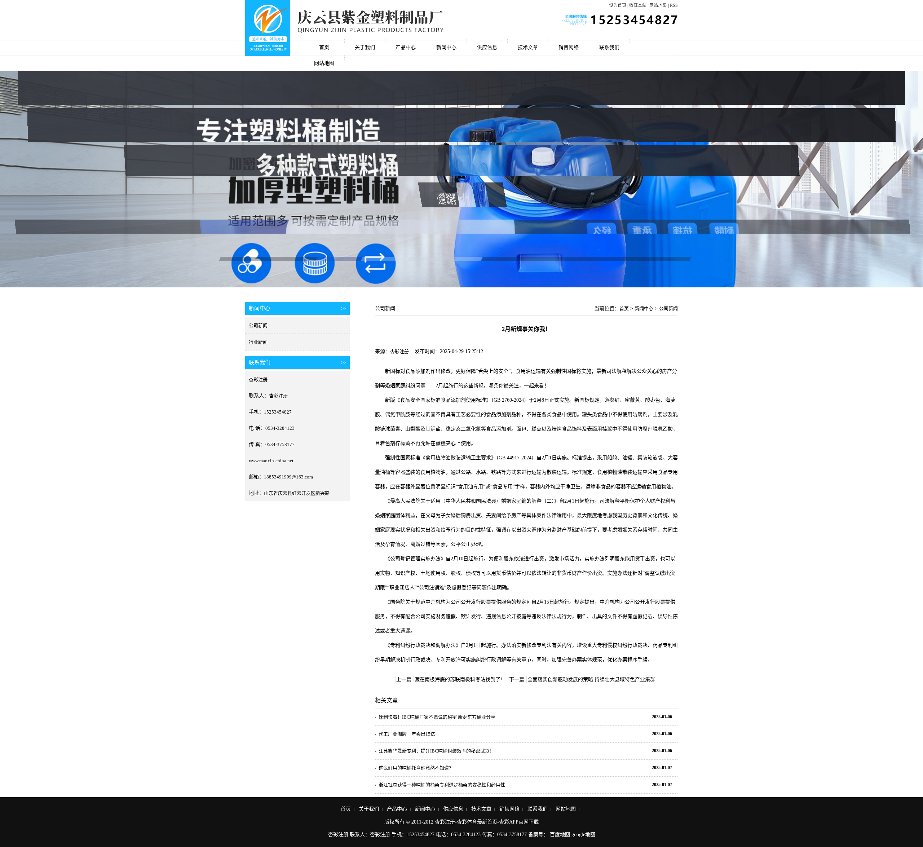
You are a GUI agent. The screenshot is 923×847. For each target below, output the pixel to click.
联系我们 (609, 47)
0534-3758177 (280, 444)
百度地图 (560, 834)
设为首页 (617, 5)
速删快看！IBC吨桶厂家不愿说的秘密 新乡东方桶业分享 (437, 717)
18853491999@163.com (288, 477)
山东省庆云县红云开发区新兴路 (297, 493)
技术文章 (528, 47)
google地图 (583, 834)
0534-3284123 (280, 428)
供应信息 (487, 47)
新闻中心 (446, 47)
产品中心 (406, 47)
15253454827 (278, 412)
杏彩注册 (258, 379)
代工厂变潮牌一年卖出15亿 (407, 734)
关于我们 (365, 47)
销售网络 (568, 47)
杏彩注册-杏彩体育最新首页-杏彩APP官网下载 (487, 822)
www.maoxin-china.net (271, 460)
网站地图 (658, 5)
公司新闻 (258, 325)
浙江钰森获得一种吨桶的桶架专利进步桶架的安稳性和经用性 (442, 785)
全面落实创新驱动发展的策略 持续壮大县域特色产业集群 (591, 679)
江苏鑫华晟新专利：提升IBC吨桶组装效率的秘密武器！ (436, 751)
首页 (324, 47)
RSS (674, 5)
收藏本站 (637, 5)
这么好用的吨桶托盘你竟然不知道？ (416, 768)
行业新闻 (258, 342)
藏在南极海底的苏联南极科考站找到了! (458, 679)
